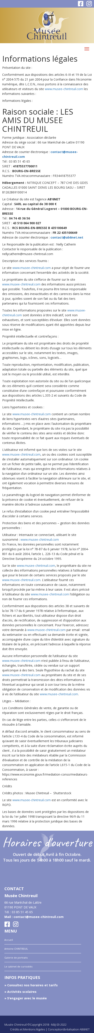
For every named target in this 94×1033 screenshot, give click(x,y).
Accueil (8, 939)
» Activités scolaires (20, 992)
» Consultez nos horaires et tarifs (31, 985)
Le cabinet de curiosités (18, 966)
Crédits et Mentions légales (27, 1029)
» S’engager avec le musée (25, 998)
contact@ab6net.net (66, 237)
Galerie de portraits (16, 957)
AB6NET (85, 1029)
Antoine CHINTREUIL (16, 948)
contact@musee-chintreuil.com (39, 917)
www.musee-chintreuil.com (64, 89)
